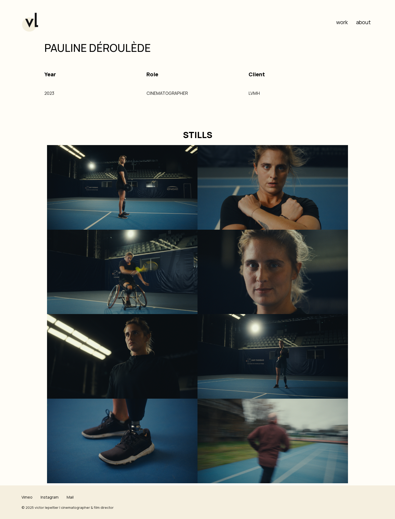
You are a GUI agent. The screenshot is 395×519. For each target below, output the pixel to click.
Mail (70, 497)
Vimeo (27, 497)
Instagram (50, 497)
